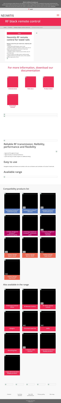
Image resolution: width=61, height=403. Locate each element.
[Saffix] (48, 321)
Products (10, 27)
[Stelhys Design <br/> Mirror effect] (30, 247)
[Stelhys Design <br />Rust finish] (12, 269)
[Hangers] (12, 321)
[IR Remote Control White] (12, 299)
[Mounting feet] (12, 343)
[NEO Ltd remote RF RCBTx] (12, 81)
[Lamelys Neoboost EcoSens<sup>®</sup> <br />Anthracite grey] (12, 225)
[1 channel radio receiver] (30, 343)
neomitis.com (35, 2)
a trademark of (30, 401)
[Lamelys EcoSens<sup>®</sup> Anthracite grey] (48, 203)
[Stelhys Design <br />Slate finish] (48, 247)
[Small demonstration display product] (48, 343)
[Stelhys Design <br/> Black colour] (12, 247)
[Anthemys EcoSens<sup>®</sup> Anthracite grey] (12, 203)
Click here (53, 6)
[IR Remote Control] (30, 299)
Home (5, 27)
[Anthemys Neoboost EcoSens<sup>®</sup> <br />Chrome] (48, 225)
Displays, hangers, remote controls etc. (22, 27)
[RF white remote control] (48, 299)
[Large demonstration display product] (12, 365)
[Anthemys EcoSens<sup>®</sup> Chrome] (30, 203)
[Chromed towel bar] (30, 321)
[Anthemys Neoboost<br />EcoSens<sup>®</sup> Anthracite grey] (30, 225)
